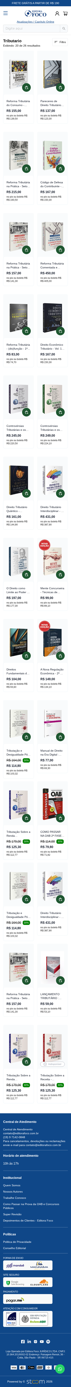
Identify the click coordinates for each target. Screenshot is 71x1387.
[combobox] (31, 28)
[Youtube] (42, 1342)
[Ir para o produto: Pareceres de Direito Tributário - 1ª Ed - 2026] (52, 74)
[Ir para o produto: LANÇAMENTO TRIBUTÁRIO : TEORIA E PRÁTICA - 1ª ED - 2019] (52, 967)
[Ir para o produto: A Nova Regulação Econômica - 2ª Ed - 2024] (52, 642)
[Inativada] (15, 1265)
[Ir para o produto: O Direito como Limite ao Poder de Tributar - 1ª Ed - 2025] (18, 561)
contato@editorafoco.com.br (21, 1133)
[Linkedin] (29, 1342)
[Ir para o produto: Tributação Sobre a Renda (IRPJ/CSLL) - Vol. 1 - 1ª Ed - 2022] (18, 805)
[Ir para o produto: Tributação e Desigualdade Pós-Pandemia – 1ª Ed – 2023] (18, 723)
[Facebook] (23, 1342)
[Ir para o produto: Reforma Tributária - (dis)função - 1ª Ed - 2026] (18, 317)
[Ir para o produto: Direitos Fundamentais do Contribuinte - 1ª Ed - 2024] (18, 642)
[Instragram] (35, 1342)
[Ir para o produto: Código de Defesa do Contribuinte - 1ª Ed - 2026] (52, 155)
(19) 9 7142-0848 (14, 1137)
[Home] (35, 13)
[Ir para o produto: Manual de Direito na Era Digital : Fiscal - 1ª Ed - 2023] (52, 723)
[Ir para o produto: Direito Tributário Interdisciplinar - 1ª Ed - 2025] (52, 480)
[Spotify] (48, 1342)
